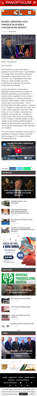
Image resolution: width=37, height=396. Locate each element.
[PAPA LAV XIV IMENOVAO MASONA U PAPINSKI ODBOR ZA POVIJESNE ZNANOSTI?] (18, 187)
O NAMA (4, 377)
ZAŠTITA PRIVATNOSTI (10, 383)
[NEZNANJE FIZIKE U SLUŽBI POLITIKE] (5, 326)
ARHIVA (20, 377)
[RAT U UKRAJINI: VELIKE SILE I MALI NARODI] (5, 222)
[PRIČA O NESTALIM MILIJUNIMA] (5, 309)
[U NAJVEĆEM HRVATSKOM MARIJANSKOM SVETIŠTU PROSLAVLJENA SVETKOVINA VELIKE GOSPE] (5, 212)
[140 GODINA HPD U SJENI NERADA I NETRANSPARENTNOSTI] (18, 284)
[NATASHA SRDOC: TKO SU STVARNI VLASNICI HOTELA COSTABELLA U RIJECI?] (18, 348)
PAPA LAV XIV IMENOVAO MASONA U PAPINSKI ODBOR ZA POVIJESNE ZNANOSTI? (18, 192)
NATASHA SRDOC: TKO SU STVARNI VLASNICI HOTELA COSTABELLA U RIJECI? (18, 353)
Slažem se (23, 394)
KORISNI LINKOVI (29, 377)
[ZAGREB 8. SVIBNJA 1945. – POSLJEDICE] (5, 203)
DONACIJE (11, 380)
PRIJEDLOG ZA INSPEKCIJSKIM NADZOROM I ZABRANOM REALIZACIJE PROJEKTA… (23, 229)
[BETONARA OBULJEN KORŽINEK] (5, 301)
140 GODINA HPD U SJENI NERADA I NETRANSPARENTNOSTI (18, 291)
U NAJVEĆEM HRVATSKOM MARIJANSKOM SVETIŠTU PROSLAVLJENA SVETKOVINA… (20, 211)
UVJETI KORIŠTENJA (22, 380)
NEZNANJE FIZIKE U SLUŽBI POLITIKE (22, 323)
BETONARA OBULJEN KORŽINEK (20, 298)
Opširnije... (32, 394)
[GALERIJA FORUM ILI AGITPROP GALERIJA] (5, 318)
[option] (18, 205)
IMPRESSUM (13, 377)
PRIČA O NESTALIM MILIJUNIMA (20, 307)
